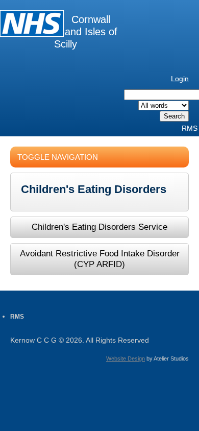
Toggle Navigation (57, 157)
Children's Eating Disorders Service (99, 227)
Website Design (125, 358)
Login (180, 79)
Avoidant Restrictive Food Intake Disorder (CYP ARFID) (100, 259)
